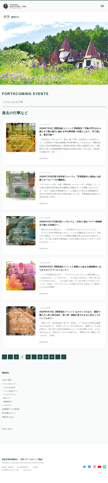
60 (52, 357)
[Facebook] (89, 466)
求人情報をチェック (9, 413)
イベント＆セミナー (45, 124)
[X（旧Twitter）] (84, 466)
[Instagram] (94, 466)
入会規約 (35, 467)
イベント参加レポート (10, 391)
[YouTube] (99, 466)
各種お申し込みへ (8, 417)
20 (40, 357)
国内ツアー (7, 398)
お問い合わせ (27, 470)
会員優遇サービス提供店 (10, 409)
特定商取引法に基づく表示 (10, 470)
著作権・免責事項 (8, 467)
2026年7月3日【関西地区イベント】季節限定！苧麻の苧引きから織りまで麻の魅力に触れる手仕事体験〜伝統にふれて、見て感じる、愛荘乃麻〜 (70, 131)
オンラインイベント (45, 172)
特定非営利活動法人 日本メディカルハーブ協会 (22, 459)
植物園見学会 (7, 401)
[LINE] (104, 466)
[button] (4, 53)
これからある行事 (44, 218)
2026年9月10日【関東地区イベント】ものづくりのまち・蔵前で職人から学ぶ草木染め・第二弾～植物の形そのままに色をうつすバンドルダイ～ (69, 315)
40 (46, 357)
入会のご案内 (6, 380)
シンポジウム (6, 405)
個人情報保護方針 (23, 467)
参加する (15, 16)
